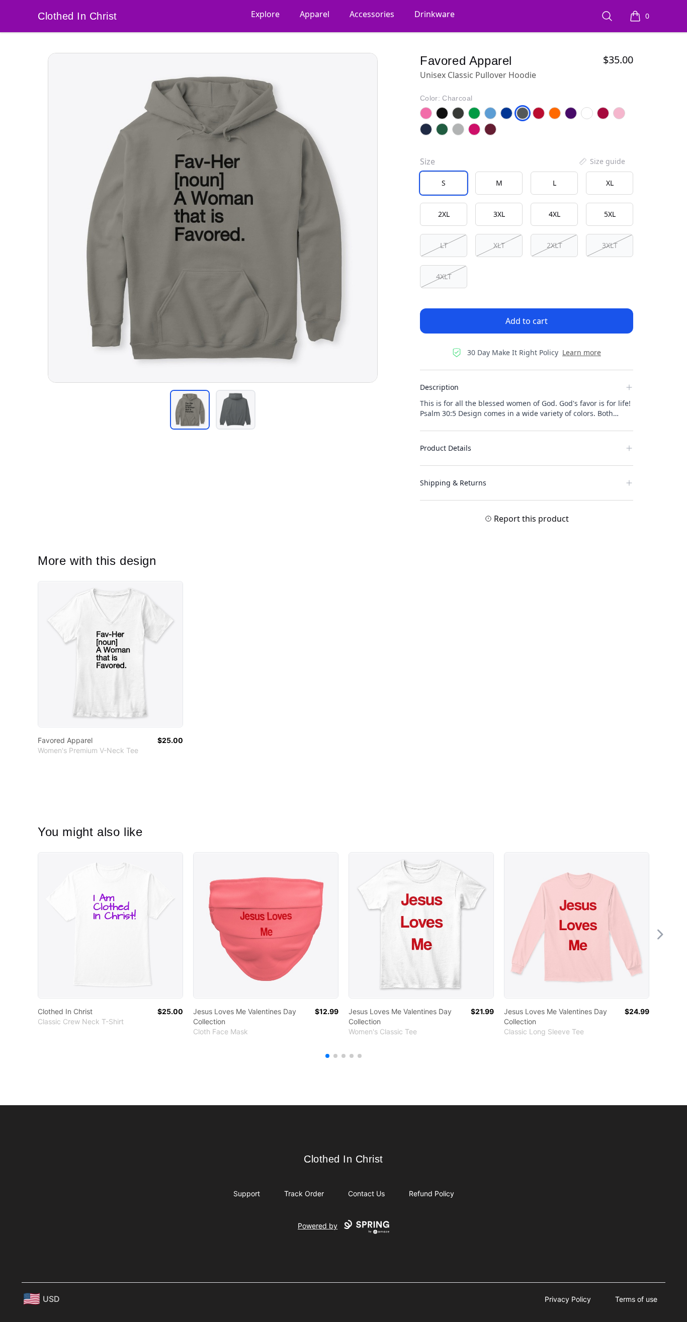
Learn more (581, 352)
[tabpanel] (213, 218)
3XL (499, 214)
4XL (554, 214)
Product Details (445, 448)
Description (439, 387)
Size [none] (427, 161)
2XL (444, 214)
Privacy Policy (568, 1299)
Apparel (314, 14)
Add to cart (526, 320)
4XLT (444, 276)
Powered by (317, 1225)
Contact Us (366, 1193)
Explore (265, 14)
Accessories (372, 14)
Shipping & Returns (453, 482)
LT (444, 245)
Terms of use (636, 1299)
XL (610, 183)
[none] (601, 161)
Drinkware (434, 14)
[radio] (443, 183)
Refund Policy (431, 1193)
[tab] (190, 410)
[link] (110, 654)
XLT (499, 245)
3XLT (610, 245)
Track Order (304, 1193)
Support (246, 1193)
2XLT (554, 245)
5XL (610, 214)
